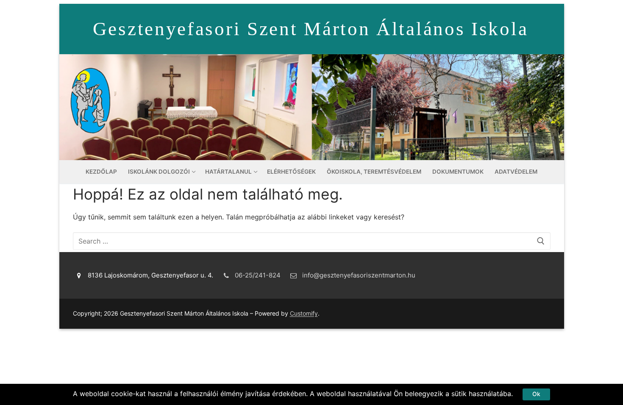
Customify (304, 313)
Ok (536, 394)
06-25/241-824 (258, 275)
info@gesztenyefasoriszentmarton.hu (358, 275)
